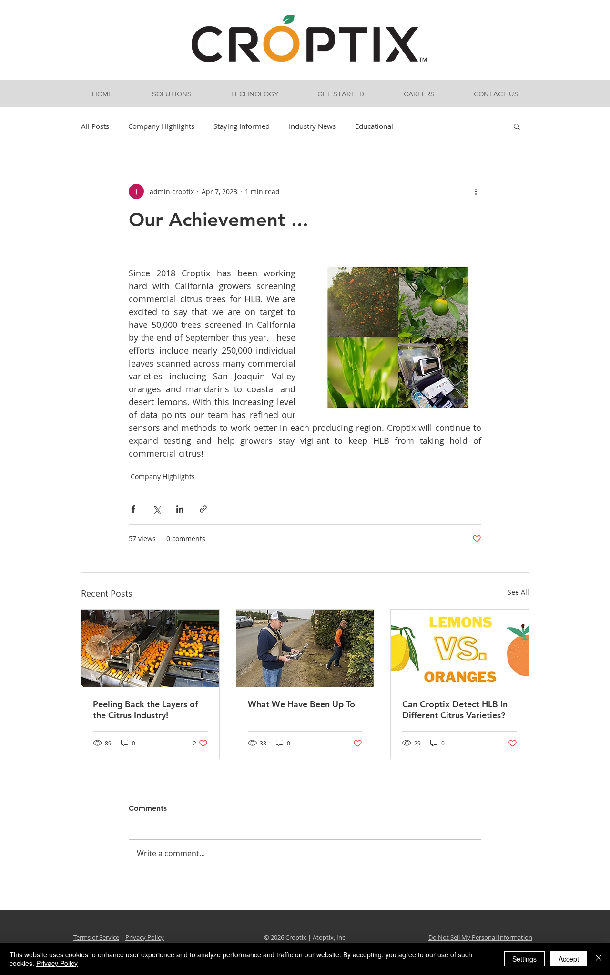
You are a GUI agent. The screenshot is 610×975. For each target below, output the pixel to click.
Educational (374, 126)
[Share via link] (203, 509)
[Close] (598, 958)
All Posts (95, 126)
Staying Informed (242, 126)
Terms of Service (96, 937)
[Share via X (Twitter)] (156, 509)
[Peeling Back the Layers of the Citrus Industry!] (150, 648)
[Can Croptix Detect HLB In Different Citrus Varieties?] (460, 648)
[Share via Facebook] (133, 509)
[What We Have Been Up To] (305, 648)
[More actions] (475, 191)
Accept (569, 959)
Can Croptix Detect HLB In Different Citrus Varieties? (455, 710)
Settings (524, 959)
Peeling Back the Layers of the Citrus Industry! (145, 710)
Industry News (312, 126)
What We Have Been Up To (301, 704)
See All (518, 592)
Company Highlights (161, 126)
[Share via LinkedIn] (179, 509)
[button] (171, 94)
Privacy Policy (144, 937)
